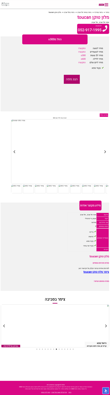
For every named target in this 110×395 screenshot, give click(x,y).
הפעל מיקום (101, 4)
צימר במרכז (98, 12)
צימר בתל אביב (69, 12)
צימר (107, 12)
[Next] (105, 326)
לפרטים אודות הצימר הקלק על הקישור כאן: (93, 268)
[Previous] (4, 326)
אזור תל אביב (104, 22)
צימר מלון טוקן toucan (96, 272)
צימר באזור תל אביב (84, 12)
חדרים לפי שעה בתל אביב (59, 392)
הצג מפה (72, 79)
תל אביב (94, 22)
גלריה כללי (104, 115)
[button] (105, 390)
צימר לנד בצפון (45, 392)
